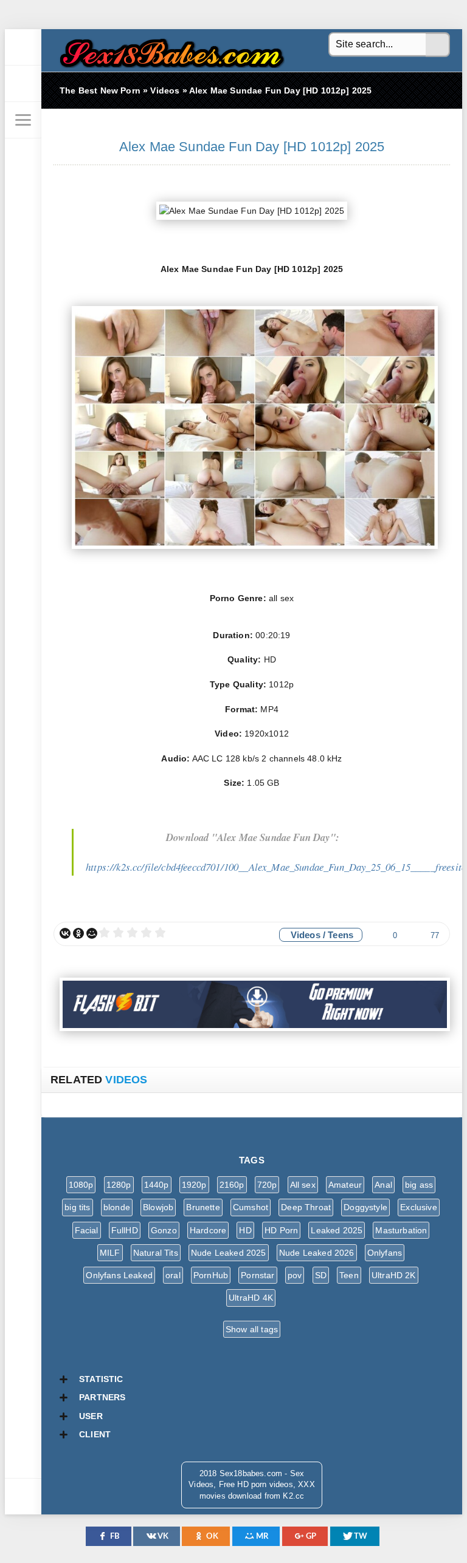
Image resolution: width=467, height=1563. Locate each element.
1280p (118, 1185)
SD (321, 1275)
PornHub (210, 1275)
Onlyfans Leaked (119, 1275)
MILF (110, 1253)
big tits (77, 1207)
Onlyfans (384, 1253)
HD (245, 1230)
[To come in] (23, 84)
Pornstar (257, 1275)
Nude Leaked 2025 (228, 1253)
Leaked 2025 (336, 1230)
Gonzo (164, 1230)
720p (267, 1185)
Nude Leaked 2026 (317, 1253)
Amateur (345, 1185)
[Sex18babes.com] (23, 47)
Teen (349, 1275)
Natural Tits (155, 1253)
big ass (419, 1185)
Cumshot (250, 1207)
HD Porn (281, 1230)
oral (173, 1275)
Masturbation (401, 1230)
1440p (156, 1185)
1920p (194, 1185)
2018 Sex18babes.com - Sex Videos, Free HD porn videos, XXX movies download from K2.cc (169, 50)
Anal (383, 1185)
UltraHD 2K (394, 1275)
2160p (232, 1185)
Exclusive (418, 1207)
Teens (340, 935)
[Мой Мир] (91, 933)
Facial (87, 1230)
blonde (116, 1207)
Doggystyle (365, 1207)
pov (295, 1275)
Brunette (203, 1207)
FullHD (124, 1230)
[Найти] (438, 45)
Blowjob (158, 1207)
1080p (81, 1185)
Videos (305, 935)
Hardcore (208, 1230)
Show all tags (252, 1329)
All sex (303, 1185)
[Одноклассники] (78, 933)
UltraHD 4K (251, 1297)
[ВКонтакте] (65, 933)
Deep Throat (306, 1207)
